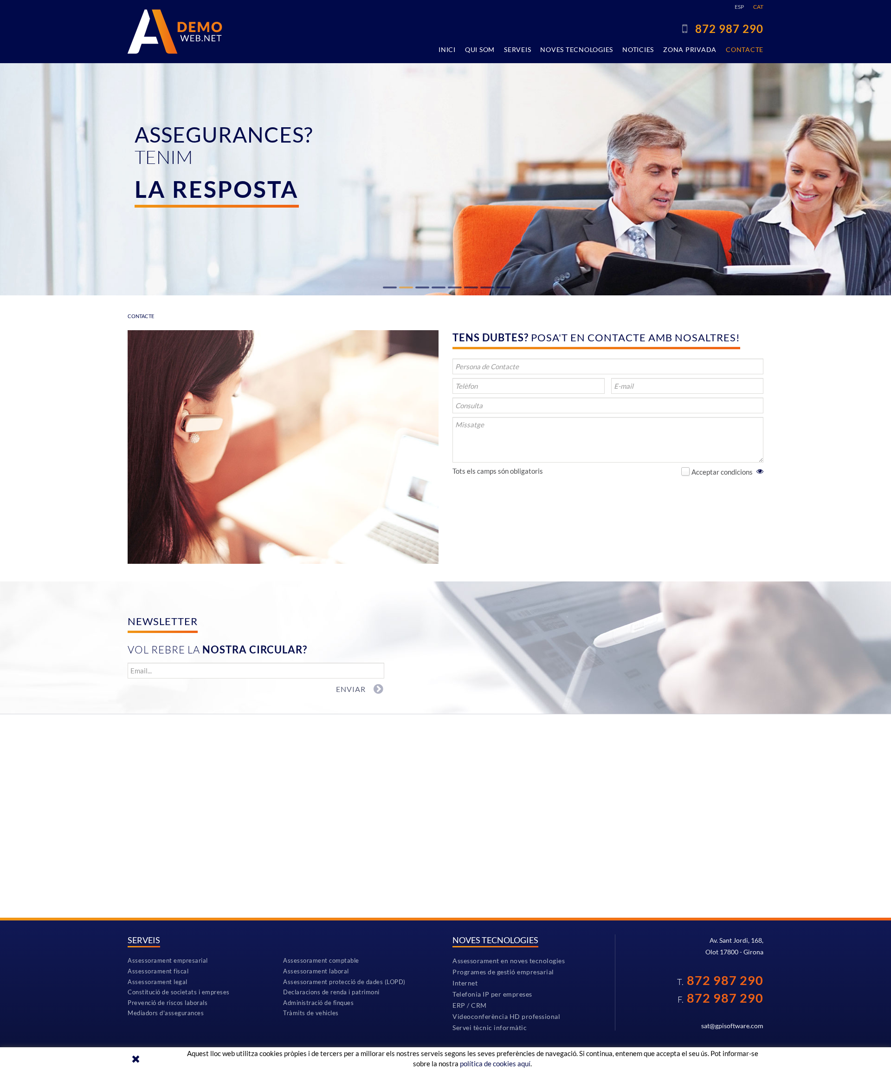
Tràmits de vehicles (311, 1013)
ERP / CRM (469, 1005)
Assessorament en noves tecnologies (508, 961)
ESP (739, 6)
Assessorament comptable (321, 960)
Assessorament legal (157, 981)
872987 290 (729, 28)
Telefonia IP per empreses (492, 994)
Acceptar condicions (722, 472)
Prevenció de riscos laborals (167, 1002)
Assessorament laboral (316, 971)
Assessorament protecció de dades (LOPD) (344, 981)
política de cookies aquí (495, 1063)
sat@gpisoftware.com (732, 1026)
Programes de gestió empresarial (503, 972)
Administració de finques (318, 1002)
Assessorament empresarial (168, 960)
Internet (465, 983)
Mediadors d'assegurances (166, 1013)
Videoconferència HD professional (506, 1016)
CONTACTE (141, 316)
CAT (758, 6)
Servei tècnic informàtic (489, 1027)
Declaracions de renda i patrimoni (331, 992)
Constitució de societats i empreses (179, 992)
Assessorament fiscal (158, 971)
